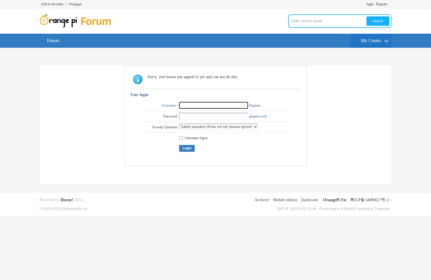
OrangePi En (334, 200)
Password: (170, 116)
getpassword (258, 116)
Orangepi (75, 4)
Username (169, 105)
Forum (53, 40)
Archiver (261, 200)
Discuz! (66, 200)
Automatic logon (196, 138)
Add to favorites (52, 4)
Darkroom (309, 200)
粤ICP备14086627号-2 (369, 200)
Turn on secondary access (389, 4)
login (370, 4)
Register (381, 4)
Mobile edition (285, 200)
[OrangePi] (78, 26)
